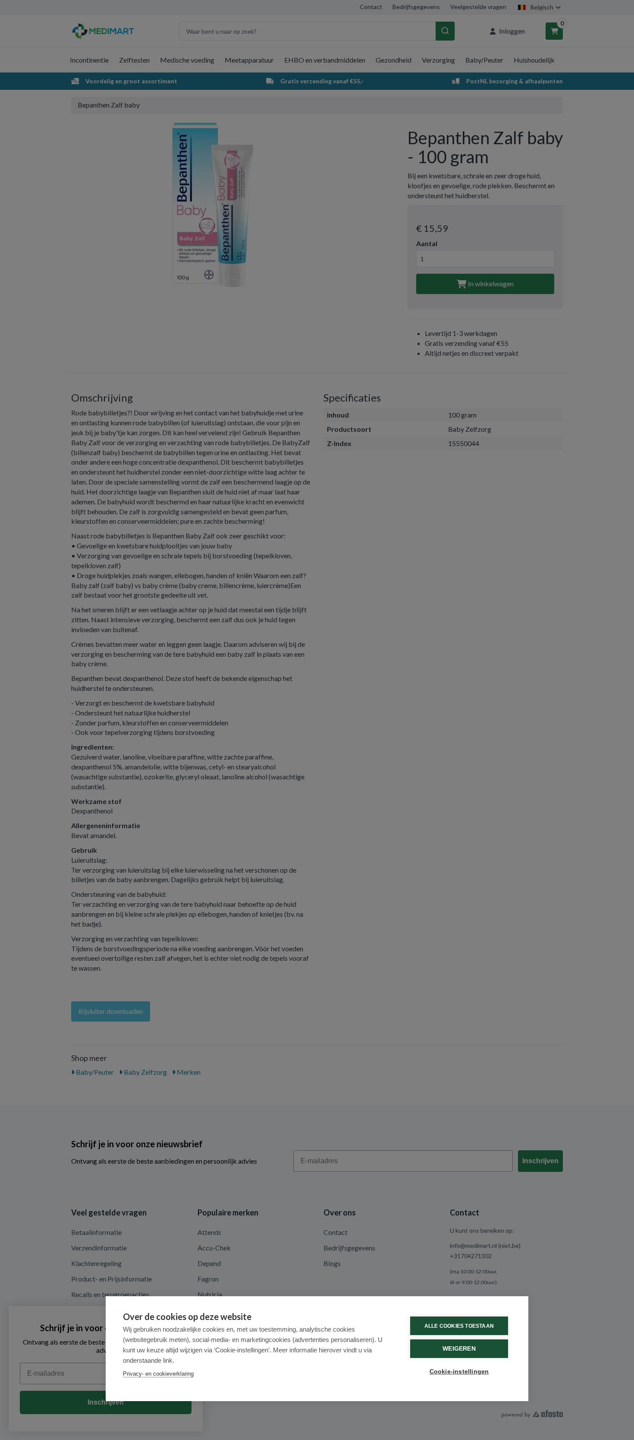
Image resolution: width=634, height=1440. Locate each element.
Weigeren (459, 1348)
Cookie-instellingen (459, 1371)
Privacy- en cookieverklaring (158, 1373)
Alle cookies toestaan (459, 1326)
